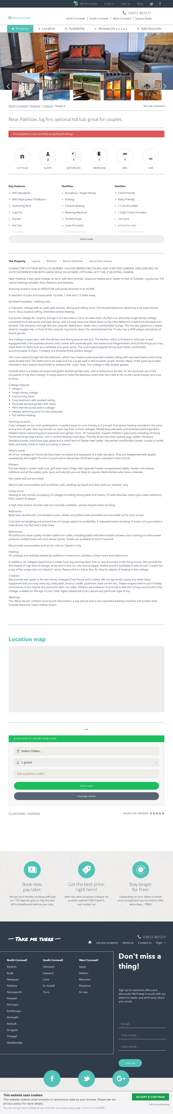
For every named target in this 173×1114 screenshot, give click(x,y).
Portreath (12, 1017)
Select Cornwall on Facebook (52, 1078)
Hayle (82, 966)
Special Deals (143, 18)
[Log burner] (117, 86)
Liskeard (48, 973)
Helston (83, 973)
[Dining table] (148, 86)
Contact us (144, 942)
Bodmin (12, 966)
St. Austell (49, 985)
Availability (75, 28)
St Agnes (12, 1030)
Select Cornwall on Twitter (86, 1078)
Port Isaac (13, 1004)
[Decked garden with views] (87, 86)
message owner (86, 796)
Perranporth (14, 992)
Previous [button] (8, 89)
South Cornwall (99, 18)
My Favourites (86, 3)
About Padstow (73, 261)
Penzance (85, 985)
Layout (36, 261)
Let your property (107, 942)
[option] (25, 86)
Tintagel (12, 1036)
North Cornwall (75, 18)
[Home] (90, 942)
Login (107, 3)
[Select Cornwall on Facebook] (160, 4)
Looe (46, 979)
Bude (10, 973)
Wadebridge (14, 1042)
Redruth (12, 1023)
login (159, 942)
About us (127, 942)
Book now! (86, 785)
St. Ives (83, 992)
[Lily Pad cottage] (25, 86)
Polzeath (12, 998)
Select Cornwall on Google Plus (121, 1078)
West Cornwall (122, 18)
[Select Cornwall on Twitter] (151, 4)
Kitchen (51, 261)
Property (22, 28)
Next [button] (165, 89)
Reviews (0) (107, 28)
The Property (17, 261)
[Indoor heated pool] (56, 86)
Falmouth (48, 966)
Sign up (125, 3)
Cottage (48, 106)
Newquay (13, 979)
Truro (46, 992)
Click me (130, 1063)
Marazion (85, 979)
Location (48, 28)
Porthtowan (14, 1011)
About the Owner (100, 261)
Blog (140, 3)
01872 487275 (139, 13)
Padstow (35, 106)
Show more (86, 239)
